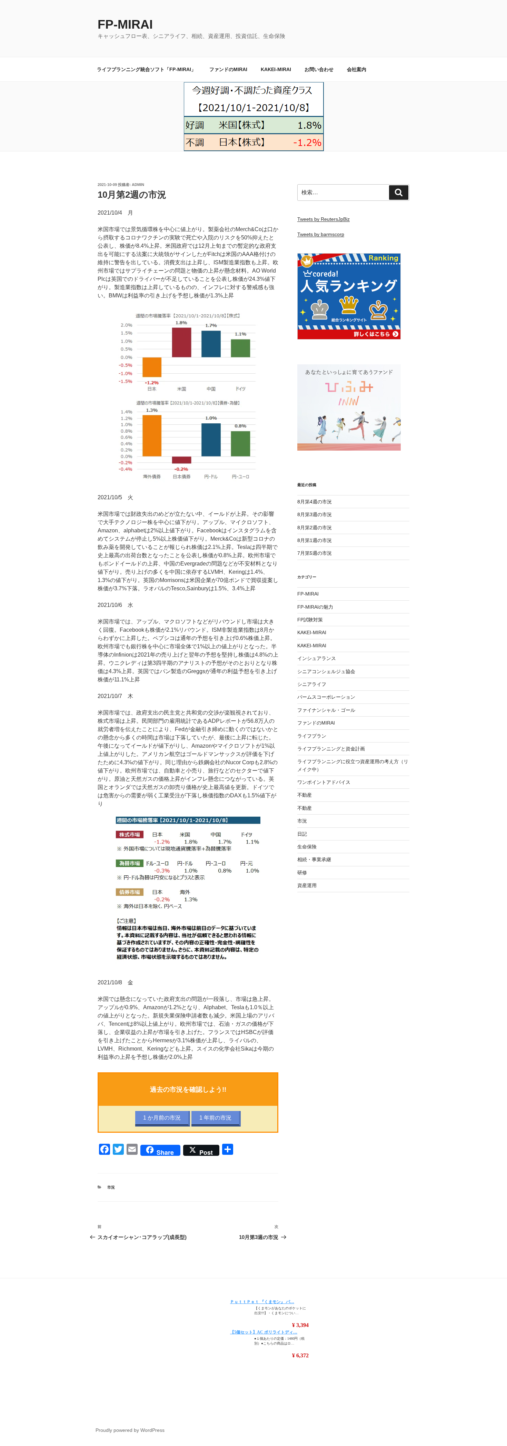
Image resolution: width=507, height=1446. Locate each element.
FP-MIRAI (125, 24)
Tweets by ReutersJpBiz (323, 219)
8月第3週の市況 (314, 514)
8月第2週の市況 (314, 527)
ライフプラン (311, 736)
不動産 (304, 795)
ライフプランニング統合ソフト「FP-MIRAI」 (146, 69)
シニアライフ (311, 684)
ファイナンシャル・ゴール (326, 710)
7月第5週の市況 (314, 553)
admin (138, 185)
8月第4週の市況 (314, 501)
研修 (302, 872)
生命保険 (307, 846)
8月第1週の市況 (314, 540)
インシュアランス (316, 658)
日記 (302, 834)
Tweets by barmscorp (320, 234)
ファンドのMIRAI (228, 69)
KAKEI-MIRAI (276, 69)
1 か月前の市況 (162, 1118)
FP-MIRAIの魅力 (315, 607)
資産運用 (307, 885)
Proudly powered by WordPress (130, 1430)
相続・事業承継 (314, 859)
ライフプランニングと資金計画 (331, 748)
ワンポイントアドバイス (323, 782)
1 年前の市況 (215, 1118)
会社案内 (356, 69)
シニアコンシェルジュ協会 (326, 671)
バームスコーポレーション (326, 697)
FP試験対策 (310, 619)
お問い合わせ (319, 69)
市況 (111, 1187)
